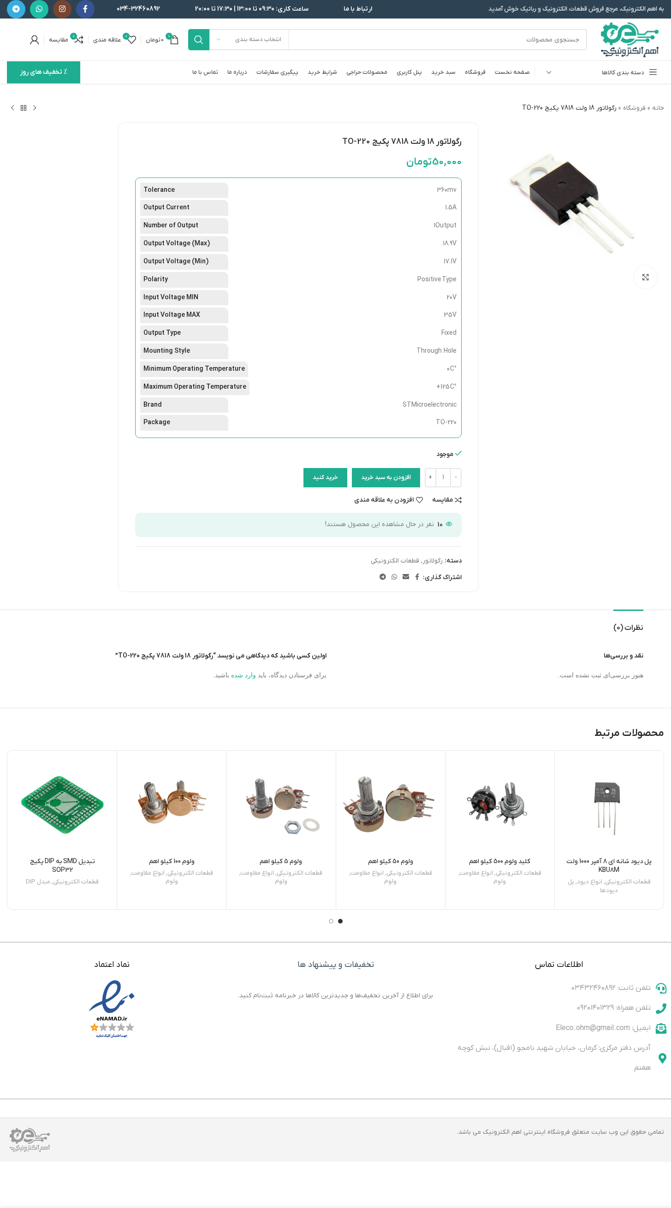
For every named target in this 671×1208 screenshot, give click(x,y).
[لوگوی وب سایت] (630, 39)
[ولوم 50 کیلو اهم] (390, 805)
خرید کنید (325, 477)
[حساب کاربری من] (34, 39)
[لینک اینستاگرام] (62, 9)
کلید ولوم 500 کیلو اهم (499, 861)
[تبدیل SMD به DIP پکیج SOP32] (62, 805)
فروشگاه (634, 108)
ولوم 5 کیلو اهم (281, 861)
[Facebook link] (85, 9)
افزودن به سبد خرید (386, 477)
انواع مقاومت (476, 873)
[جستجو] (198, 39)
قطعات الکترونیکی (395, 561)
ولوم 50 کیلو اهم (390, 861)
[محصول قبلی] (34, 108)
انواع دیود (589, 882)
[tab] (628, 624)
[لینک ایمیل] (406, 577)
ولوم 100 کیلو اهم (172, 861)
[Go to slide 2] (331, 921)
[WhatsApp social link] (39, 9)
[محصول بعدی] (12, 108)
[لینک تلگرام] (16, 9)
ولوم (499, 881)
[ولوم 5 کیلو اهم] (280, 805)
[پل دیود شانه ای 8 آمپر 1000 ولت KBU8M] (609, 805)
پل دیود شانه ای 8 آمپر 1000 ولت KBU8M (609, 866)
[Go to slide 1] (340, 921)
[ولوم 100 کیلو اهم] (171, 805)
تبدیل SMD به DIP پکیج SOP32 (62, 866)
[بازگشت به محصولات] (23, 108)
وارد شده (243, 675)
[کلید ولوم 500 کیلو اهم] (499, 805)
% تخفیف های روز (43, 72)
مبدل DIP (38, 882)
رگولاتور (432, 561)
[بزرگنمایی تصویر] (645, 277)
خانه (658, 108)
